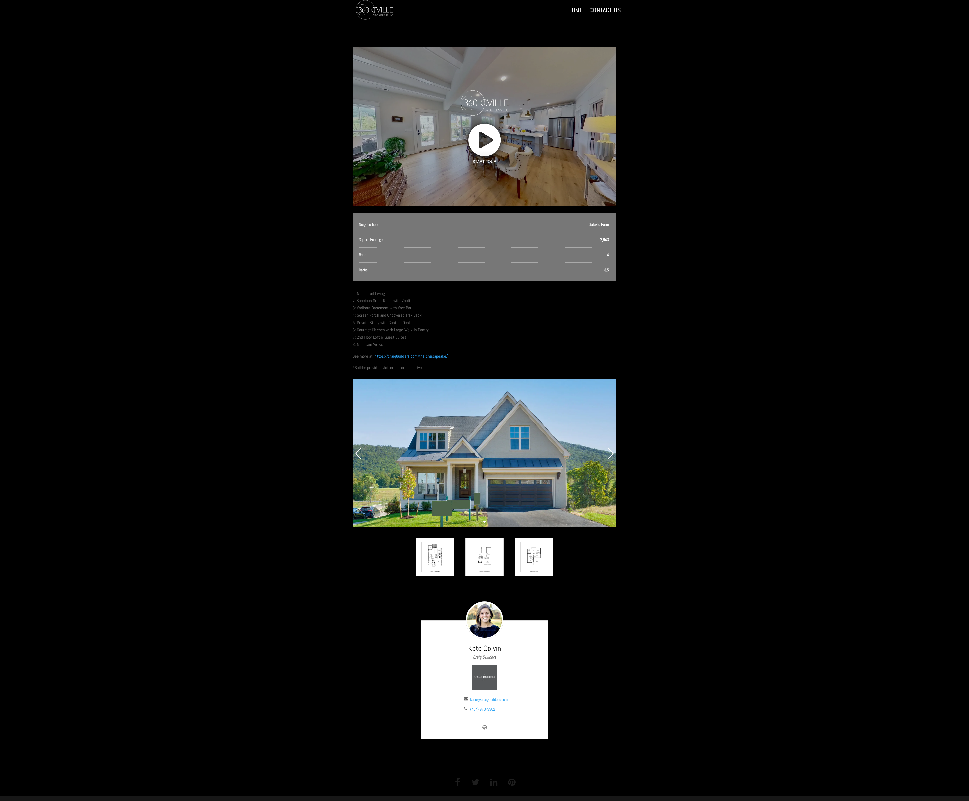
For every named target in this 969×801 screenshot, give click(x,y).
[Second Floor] (484, 557)
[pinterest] (511, 782)
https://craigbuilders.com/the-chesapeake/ (411, 356)
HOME (575, 11)
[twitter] (475, 782)
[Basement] (534, 557)
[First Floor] (435, 557)
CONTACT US (605, 11)
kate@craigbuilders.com (489, 699)
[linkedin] (493, 782)
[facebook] (457, 782)
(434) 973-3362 (482, 709)
